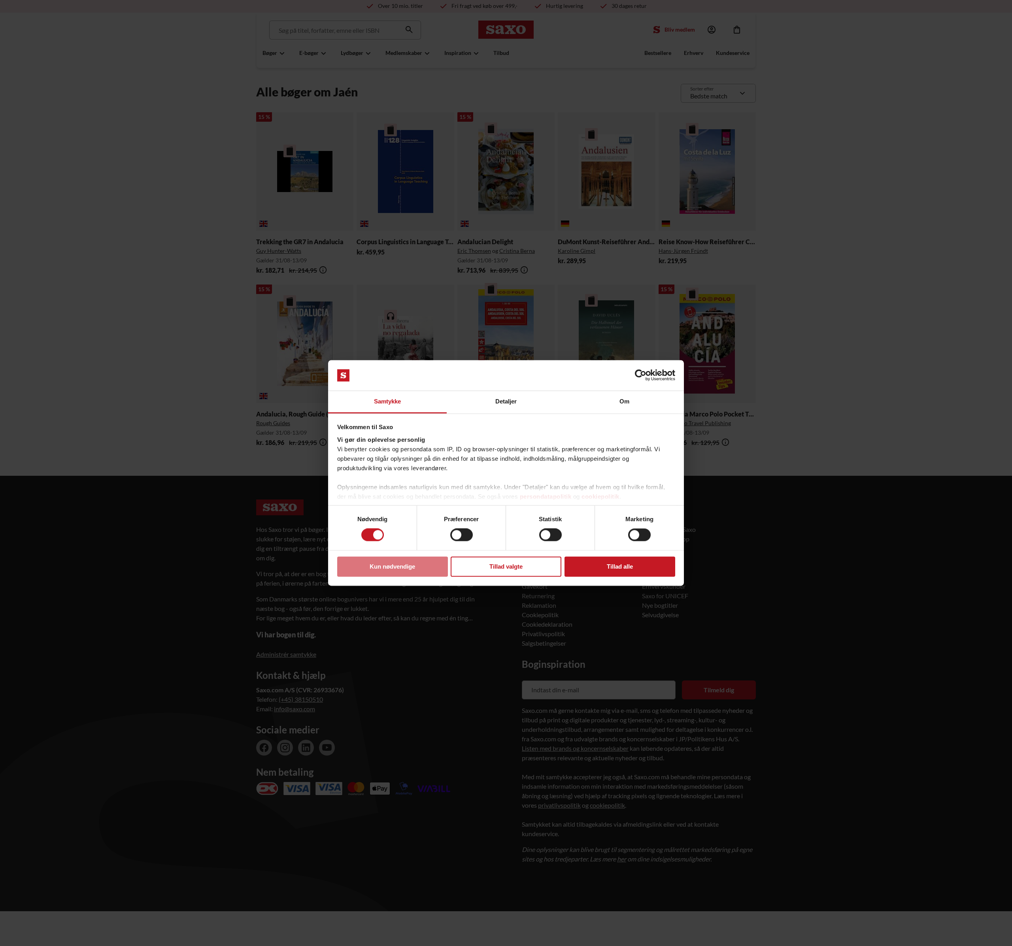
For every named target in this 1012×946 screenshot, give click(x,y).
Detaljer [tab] (506, 401)
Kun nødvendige (392, 566)
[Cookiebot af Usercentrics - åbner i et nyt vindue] (640, 375)
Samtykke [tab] (387, 401)
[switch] (461, 535)
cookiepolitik (600, 496)
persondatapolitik (546, 496)
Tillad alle (620, 566)
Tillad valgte (506, 566)
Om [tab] (624, 401)
